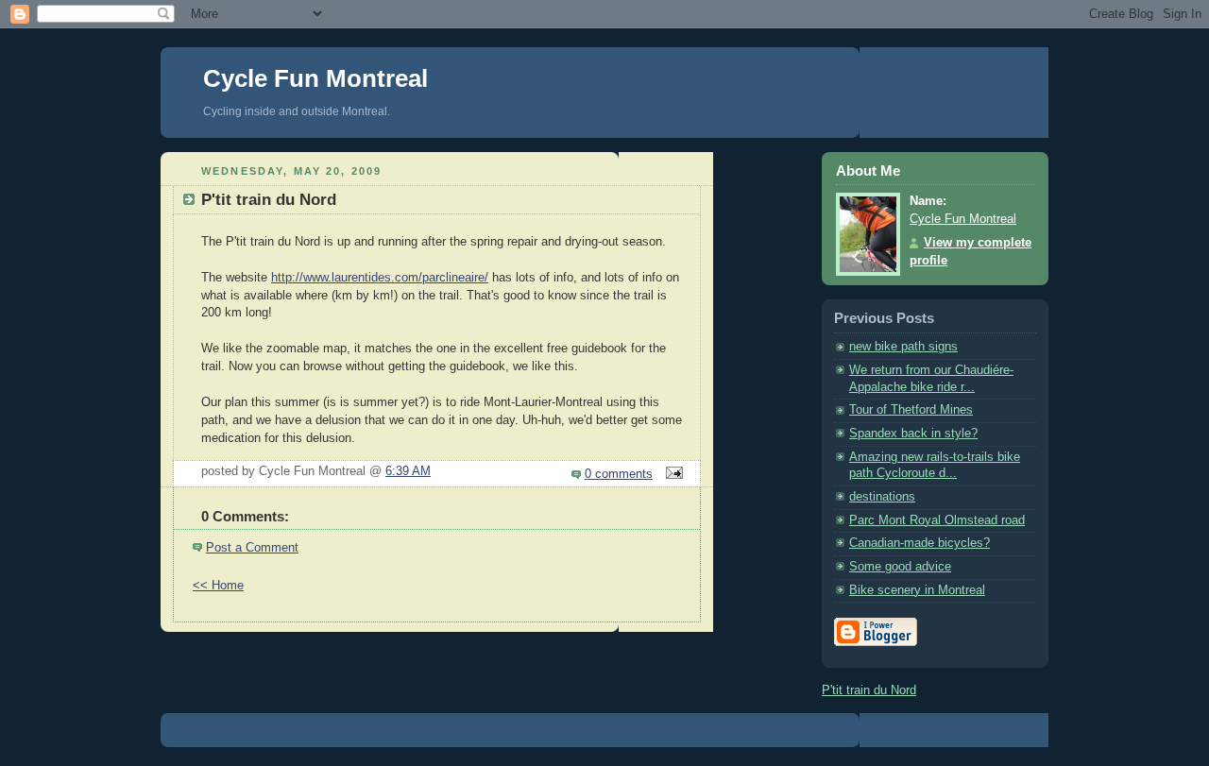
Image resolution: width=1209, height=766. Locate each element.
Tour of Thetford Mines (911, 410)
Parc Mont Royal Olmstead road (937, 520)
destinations (882, 496)
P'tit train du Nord (869, 690)
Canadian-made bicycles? (919, 543)
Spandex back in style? (913, 433)
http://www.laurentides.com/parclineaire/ (379, 277)
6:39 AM (408, 471)
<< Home (218, 585)
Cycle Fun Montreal (315, 78)
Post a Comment (252, 547)
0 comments (619, 474)
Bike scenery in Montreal (917, 590)
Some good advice (900, 566)
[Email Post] (671, 474)
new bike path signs (903, 346)
